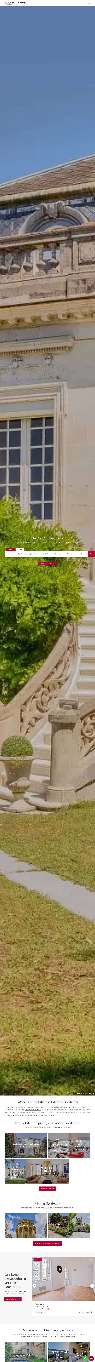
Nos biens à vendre (13, 1299)
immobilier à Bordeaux (33, 1110)
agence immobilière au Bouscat (45, 1115)
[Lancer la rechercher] (91, 554)
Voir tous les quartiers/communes (47, 1243)
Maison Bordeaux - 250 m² (84, 1093)
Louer (20, 549)
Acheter (10, 549)
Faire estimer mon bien (47, 563)
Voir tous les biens (47, 1189)
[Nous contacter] (91, 1358)
